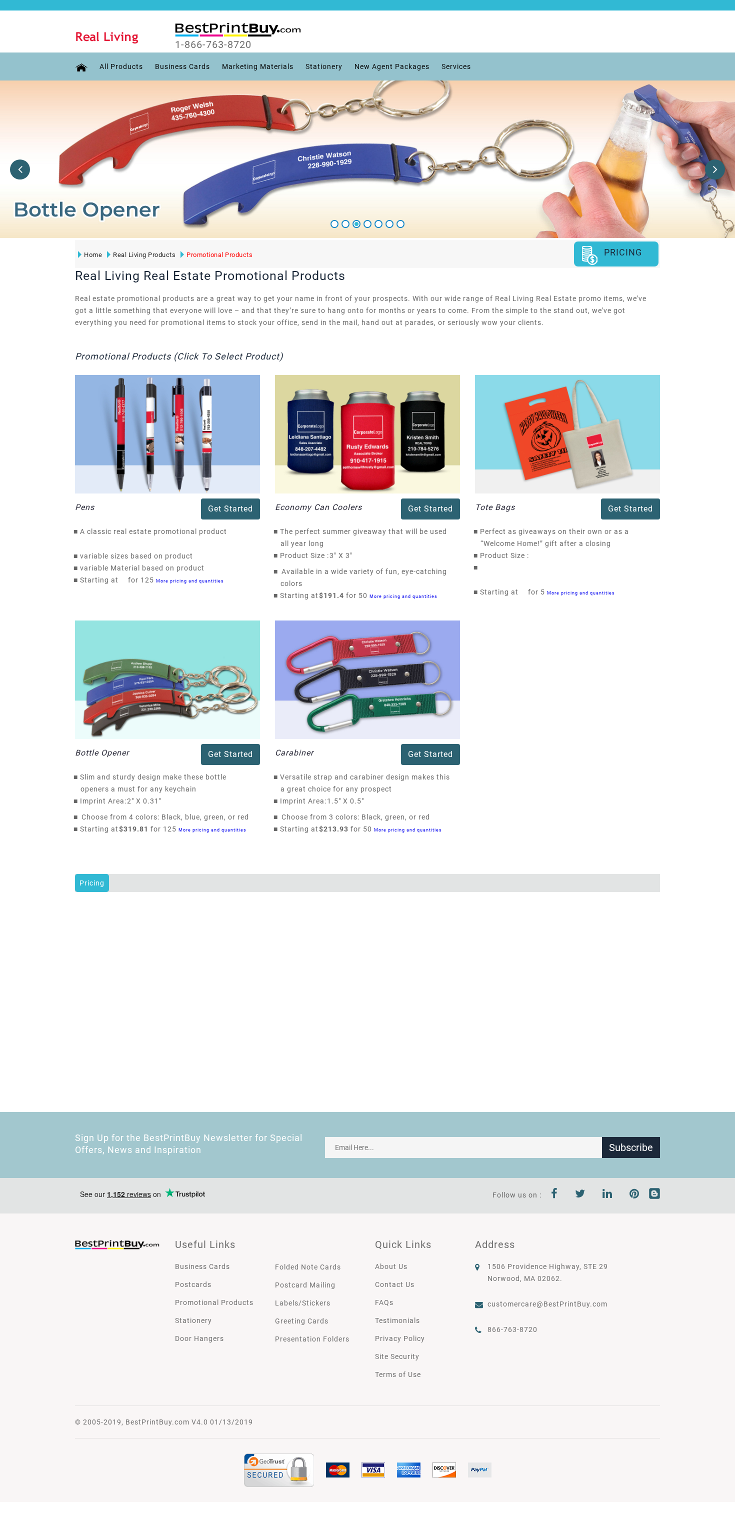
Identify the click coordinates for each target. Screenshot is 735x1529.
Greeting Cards (301, 1321)
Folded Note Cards (308, 1267)
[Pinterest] (634, 1195)
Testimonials (397, 1320)
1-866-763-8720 (213, 44)
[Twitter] (580, 1195)
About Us (391, 1266)
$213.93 (336, 829)
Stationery (324, 66)
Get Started (230, 509)
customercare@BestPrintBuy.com (548, 1304)
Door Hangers (199, 1338)
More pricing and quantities (190, 581)
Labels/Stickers (302, 1303)
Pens (84, 507)
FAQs (384, 1302)
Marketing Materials (258, 66)
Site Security (397, 1356)
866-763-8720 (513, 1330)
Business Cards (182, 66)
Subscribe (631, 1148)
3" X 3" (343, 556)
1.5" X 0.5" (348, 801)
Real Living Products (144, 254)
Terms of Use (398, 1374)
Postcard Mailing (305, 1285)
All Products (121, 66)
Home (93, 254)
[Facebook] (555, 1195)
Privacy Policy (400, 1338)
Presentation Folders (312, 1339)
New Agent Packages (392, 66)
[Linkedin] (607, 1195)
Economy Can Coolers (318, 507)
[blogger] (654, 1195)
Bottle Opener (102, 753)
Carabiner (294, 753)
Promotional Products (219, 254)
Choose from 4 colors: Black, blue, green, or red (165, 817)
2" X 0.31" (147, 801)
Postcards (193, 1284)
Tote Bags (495, 507)
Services (456, 66)
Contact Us (394, 1284)
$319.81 (136, 829)
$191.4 (334, 596)
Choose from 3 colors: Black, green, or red (356, 817)
